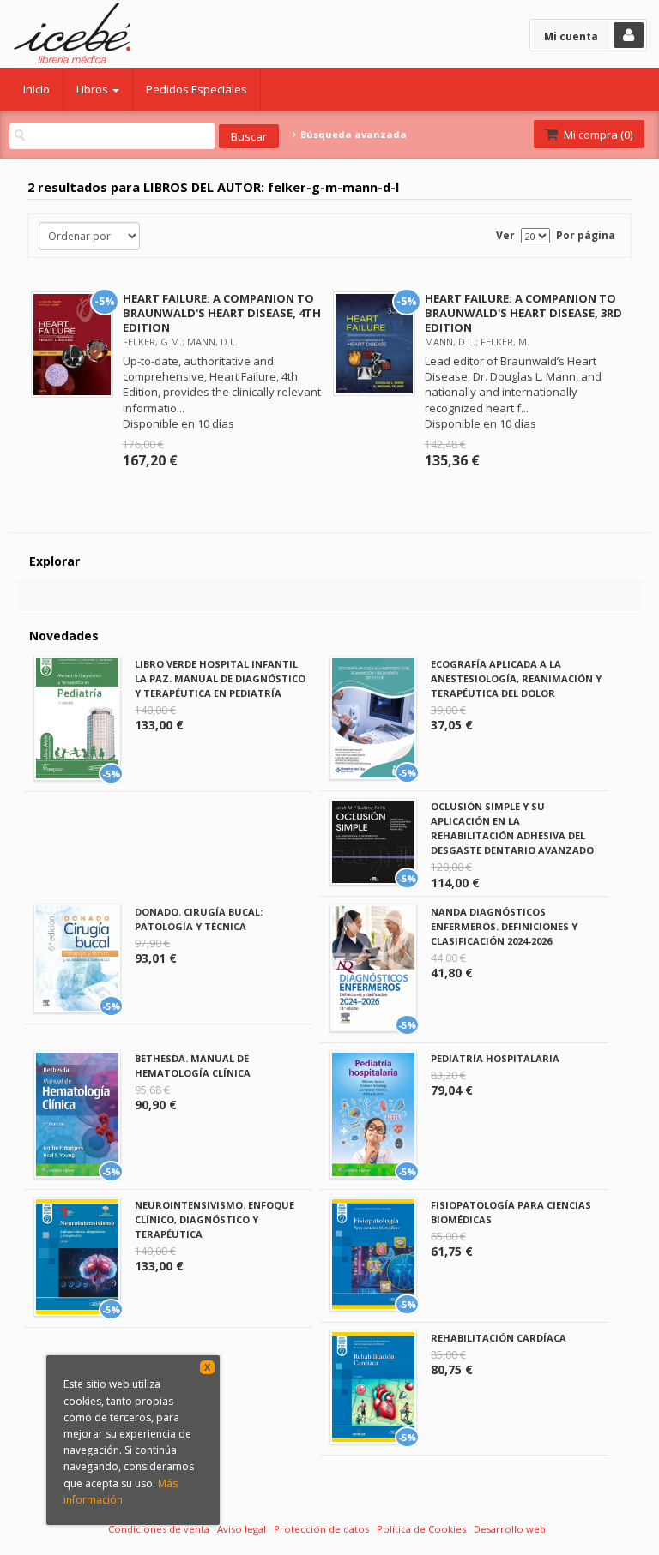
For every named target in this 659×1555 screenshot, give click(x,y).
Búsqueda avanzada (352, 134)
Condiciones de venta (158, 1528)
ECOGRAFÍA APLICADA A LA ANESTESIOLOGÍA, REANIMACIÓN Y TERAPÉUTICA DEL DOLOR (516, 678)
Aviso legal (241, 1528)
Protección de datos (321, 1528)
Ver (505, 235)
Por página (585, 235)
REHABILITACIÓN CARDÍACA (498, 1337)
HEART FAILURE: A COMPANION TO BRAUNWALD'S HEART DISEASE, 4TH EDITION (222, 313)
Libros (93, 89)
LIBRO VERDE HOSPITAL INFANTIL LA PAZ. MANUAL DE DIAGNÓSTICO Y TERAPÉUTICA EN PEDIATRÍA (220, 678)
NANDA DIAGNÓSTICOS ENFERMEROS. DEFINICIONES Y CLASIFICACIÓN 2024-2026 (504, 926)
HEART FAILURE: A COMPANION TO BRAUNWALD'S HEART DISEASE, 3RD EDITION (523, 313)
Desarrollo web (510, 1528)
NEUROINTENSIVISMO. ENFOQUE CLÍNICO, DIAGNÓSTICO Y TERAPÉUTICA (214, 1219)
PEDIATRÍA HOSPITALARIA (495, 1058)
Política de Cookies (421, 1528)
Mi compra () (596, 134)
